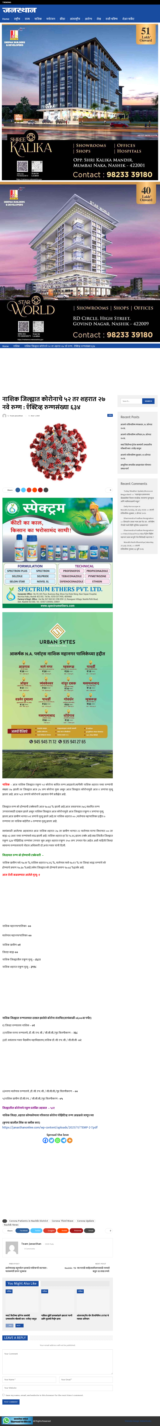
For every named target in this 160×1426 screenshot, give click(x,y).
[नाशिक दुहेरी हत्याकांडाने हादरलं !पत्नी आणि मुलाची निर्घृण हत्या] (57, 1300)
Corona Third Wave (62, 1221)
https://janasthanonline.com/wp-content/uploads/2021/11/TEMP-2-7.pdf (50, 1127)
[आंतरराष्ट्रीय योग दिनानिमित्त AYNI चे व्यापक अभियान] (93, 1300)
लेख (99, 19)
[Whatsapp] (57, 1140)
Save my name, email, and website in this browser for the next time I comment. (44, 1395)
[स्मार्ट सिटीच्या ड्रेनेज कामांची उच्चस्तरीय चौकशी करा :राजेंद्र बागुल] (22, 1300)
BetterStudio (145, 1421)
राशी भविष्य (112, 19)
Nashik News (11, 1225)
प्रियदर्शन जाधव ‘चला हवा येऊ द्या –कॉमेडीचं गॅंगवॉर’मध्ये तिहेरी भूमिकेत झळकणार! (137, 523)
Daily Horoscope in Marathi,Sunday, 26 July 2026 (133, 508)
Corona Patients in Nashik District (28, 1221)
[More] (69, 1140)
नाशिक (38, 19)
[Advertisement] (80, 371)
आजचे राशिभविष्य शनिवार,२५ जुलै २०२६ (31, 2)
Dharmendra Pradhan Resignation (139, 518)
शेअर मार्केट (128, 19)
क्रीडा (62, 19)
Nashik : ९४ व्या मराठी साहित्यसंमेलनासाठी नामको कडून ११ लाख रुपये (87, 1269)
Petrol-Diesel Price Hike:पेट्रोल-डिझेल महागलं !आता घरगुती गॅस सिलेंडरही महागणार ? (137, 535)
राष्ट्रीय (17, 19)
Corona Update (85, 1221)
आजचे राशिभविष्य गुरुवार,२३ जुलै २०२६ (132, 547)
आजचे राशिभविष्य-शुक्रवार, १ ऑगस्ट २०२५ (137, 511)
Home (5, 19)
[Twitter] (51, 1140)
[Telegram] (63, 1140)
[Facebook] (45, 1140)
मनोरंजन (50, 19)
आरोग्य (88, 19)
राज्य (27, 19)
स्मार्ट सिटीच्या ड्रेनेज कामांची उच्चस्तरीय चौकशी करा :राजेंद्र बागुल (136, 446)
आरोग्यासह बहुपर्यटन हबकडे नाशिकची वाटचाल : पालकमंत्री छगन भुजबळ (26, 1269)
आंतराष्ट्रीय (75, 19)
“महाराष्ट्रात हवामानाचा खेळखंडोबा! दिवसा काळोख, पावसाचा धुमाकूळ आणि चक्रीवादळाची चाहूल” (137, 498)
